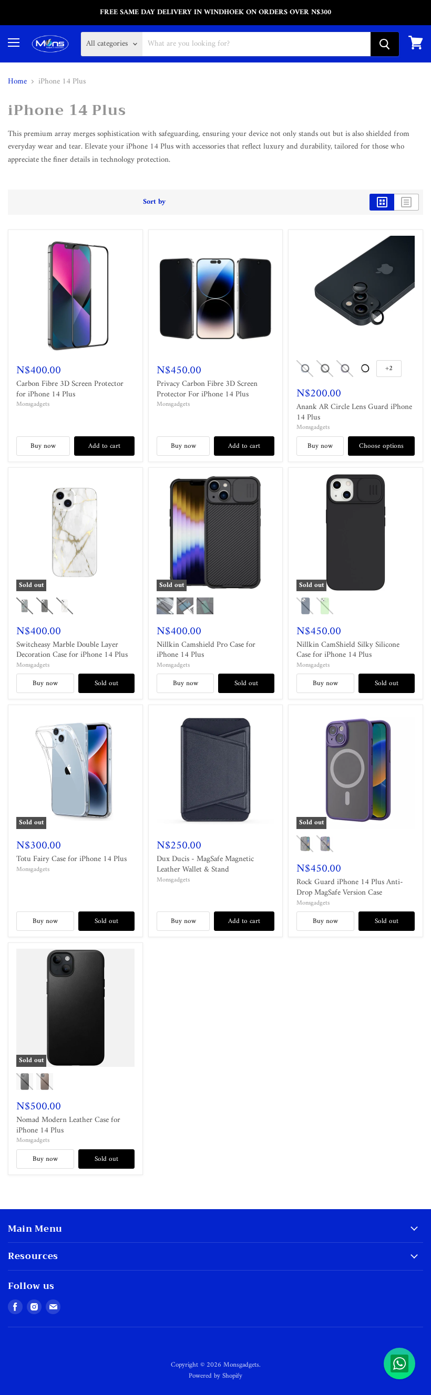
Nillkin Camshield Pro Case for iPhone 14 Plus (206, 650)
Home (17, 81)
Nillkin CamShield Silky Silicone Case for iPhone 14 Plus (347, 650)
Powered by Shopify (215, 1376)
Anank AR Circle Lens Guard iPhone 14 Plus (354, 412)
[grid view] (382, 202)
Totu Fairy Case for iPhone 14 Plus (71, 859)
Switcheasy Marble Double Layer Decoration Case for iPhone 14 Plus (72, 650)
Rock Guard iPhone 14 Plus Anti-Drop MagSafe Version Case (349, 887)
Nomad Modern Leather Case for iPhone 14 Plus (68, 1125)
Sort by (154, 202)
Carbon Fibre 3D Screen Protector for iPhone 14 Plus (70, 389)
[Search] (385, 44)
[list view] (406, 202)
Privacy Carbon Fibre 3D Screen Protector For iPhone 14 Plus (207, 389)
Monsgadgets (32, 404)
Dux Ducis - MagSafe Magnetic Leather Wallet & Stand (205, 864)
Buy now (43, 446)
